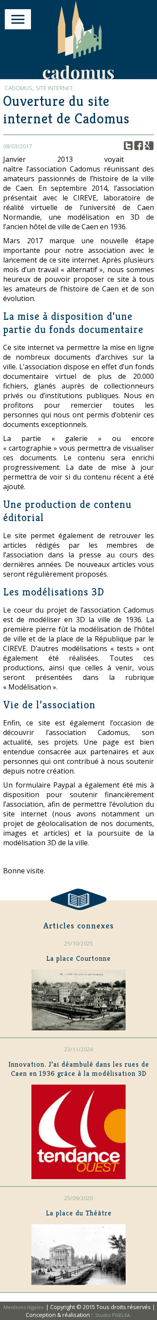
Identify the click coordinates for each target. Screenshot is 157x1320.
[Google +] (149, 146)
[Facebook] (138, 146)
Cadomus (18, 88)
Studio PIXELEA (112, 1315)
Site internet (54, 88)
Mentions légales (23, 1307)
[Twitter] (128, 146)
